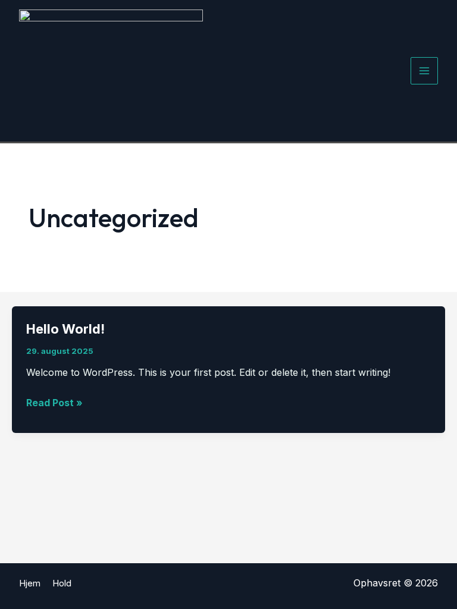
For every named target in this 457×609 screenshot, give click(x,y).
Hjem (29, 583)
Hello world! (65, 329)
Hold (61, 583)
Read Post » (54, 403)
